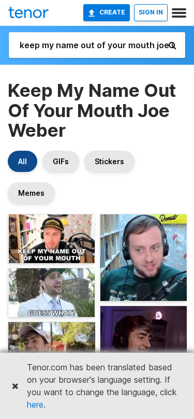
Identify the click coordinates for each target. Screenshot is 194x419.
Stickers (109, 161)
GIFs (61, 161)
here (35, 404)
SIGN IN (151, 12)
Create (112, 12)
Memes (31, 193)
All (22, 161)
